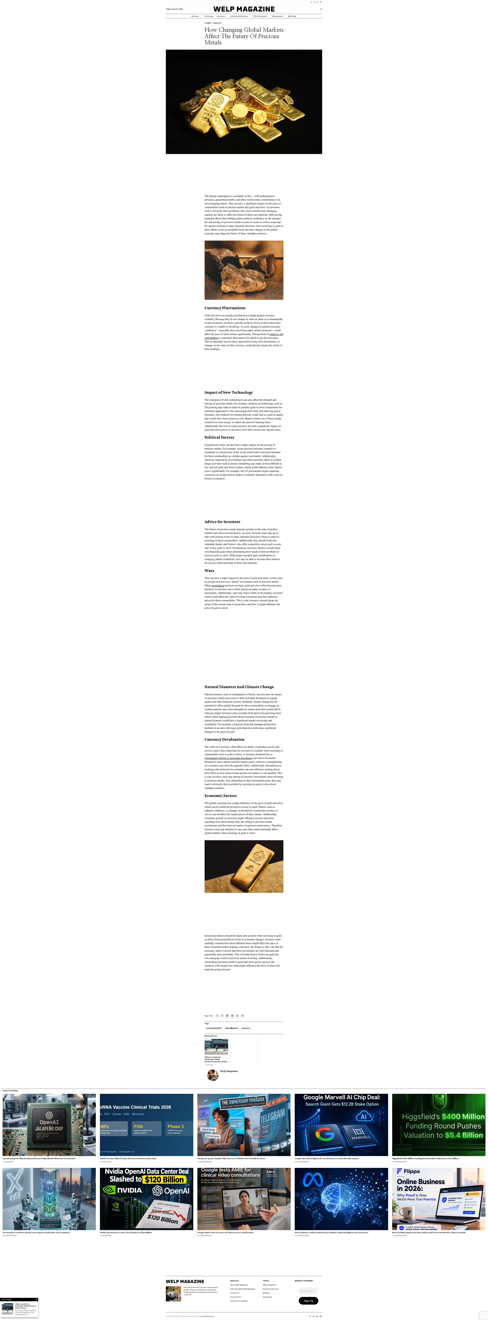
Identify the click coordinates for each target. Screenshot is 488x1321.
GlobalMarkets (232, 1028)
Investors (246, 1028)
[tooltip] (311, 2)
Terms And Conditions (239, 1301)
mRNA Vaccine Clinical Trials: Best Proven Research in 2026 (128, 1158)
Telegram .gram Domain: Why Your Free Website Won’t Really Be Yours (231, 1158)
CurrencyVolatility (214, 1028)
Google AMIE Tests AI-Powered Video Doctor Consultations (225, 1232)
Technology (267, 1297)
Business (266, 1293)
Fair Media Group (207, 1316)
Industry (217, 23)
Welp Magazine (229, 1071)
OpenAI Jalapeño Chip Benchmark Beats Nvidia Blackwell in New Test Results (39, 1158)
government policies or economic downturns (228, 758)
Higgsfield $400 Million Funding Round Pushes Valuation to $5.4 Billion (425, 1158)
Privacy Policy (235, 1297)
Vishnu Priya (9, 1161)
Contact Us (234, 1293)
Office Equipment (269, 1285)
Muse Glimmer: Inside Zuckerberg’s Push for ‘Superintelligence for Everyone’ (332, 1232)
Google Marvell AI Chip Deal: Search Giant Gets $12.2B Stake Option (327, 1158)
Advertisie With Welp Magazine (242, 1289)
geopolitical (218, 585)
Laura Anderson (205, 1161)
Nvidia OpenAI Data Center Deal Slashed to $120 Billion (126, 1232)
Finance (208, 23)
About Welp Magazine (239, 1285)
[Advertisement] (244, 175)
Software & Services (271, 1289)
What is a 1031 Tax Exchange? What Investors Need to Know (216, 1059)
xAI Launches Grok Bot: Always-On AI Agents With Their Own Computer (36, 1232)
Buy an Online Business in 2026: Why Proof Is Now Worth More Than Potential (428, 1232)
